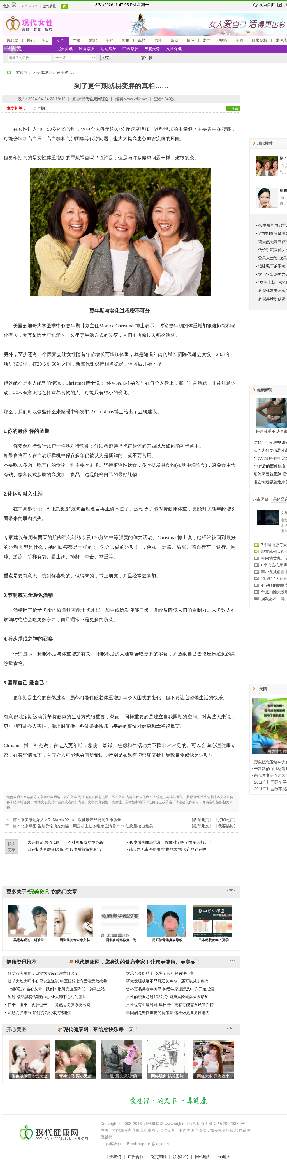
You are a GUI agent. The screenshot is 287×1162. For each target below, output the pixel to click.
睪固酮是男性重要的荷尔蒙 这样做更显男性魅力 (168, 1012)
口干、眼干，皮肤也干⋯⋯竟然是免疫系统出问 (49, 1004)
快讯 (31, 40)
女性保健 (174, 48)
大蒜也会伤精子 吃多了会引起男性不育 (160, 973)
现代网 (12, 40)
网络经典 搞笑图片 (167, 1076)
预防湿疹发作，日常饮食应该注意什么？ (43, 973)
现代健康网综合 (95, 99)
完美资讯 (65, 48)
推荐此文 (201, 826)
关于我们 (113, 1156)
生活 (46, 40)
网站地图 (203, 1156)
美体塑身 (44, 72)
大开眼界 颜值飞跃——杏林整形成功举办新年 (67, 842)
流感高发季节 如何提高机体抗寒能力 (40, 1012)
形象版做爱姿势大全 (29, 1076)
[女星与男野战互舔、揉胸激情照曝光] (268, 523)
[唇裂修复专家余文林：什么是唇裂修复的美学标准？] (73, 926)
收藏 (235, 108)
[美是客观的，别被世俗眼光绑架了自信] (27, 926)
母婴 (142, 40)
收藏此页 (201, 820)
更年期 (147, 58)
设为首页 (267, 5)
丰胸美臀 (152, 48)
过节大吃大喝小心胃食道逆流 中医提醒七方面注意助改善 (57, 981)
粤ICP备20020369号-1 (228, 1123)
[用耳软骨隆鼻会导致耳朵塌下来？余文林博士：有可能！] (166, 926)
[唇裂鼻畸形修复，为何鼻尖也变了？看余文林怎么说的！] (120, 926)
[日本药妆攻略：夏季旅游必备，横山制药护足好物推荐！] (212, 926)
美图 (239, 40)
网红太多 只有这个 (213, 1076)
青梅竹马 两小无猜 (75, 1076)
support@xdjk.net (153, 1143)
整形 (125, 40)
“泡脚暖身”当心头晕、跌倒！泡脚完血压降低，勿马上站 (56, 989)
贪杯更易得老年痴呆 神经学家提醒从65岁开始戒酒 (170, 989)
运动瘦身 (108, 48)
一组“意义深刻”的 (121, 1076)
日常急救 (259, 40)
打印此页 (226, 820)
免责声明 (158, 1156)
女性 (60, 40)
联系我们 (180, 1156)
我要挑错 (226, 826)
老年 (207, 40)
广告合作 (136, 1156)
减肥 (93, 40)
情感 (191, 40)
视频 (223, 40)
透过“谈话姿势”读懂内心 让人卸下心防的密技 (47, 997)
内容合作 (114, 1143)
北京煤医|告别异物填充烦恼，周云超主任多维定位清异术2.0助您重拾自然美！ (89, 826)
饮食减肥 (86, 48)
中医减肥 (130, 48)
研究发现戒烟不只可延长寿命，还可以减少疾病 (167, 981)
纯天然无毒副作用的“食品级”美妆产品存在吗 (167, 849)
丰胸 (77, 40)
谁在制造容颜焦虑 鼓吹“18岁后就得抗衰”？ (65, 849)
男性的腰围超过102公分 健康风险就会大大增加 (167, 997)
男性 (158, 40)
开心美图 (16, 1029)
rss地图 (224, 1156)
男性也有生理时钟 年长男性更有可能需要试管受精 (170, 1004)
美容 (109, 40)
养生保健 (260, 499)
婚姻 (174, 40)
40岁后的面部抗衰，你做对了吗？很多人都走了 (170, 842)
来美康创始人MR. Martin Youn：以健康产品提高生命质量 (71, 820)
